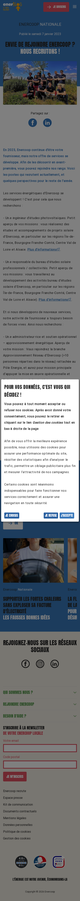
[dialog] (40, 450)
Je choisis (11, 515)
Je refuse (51, 515)
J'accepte (67, 515)
